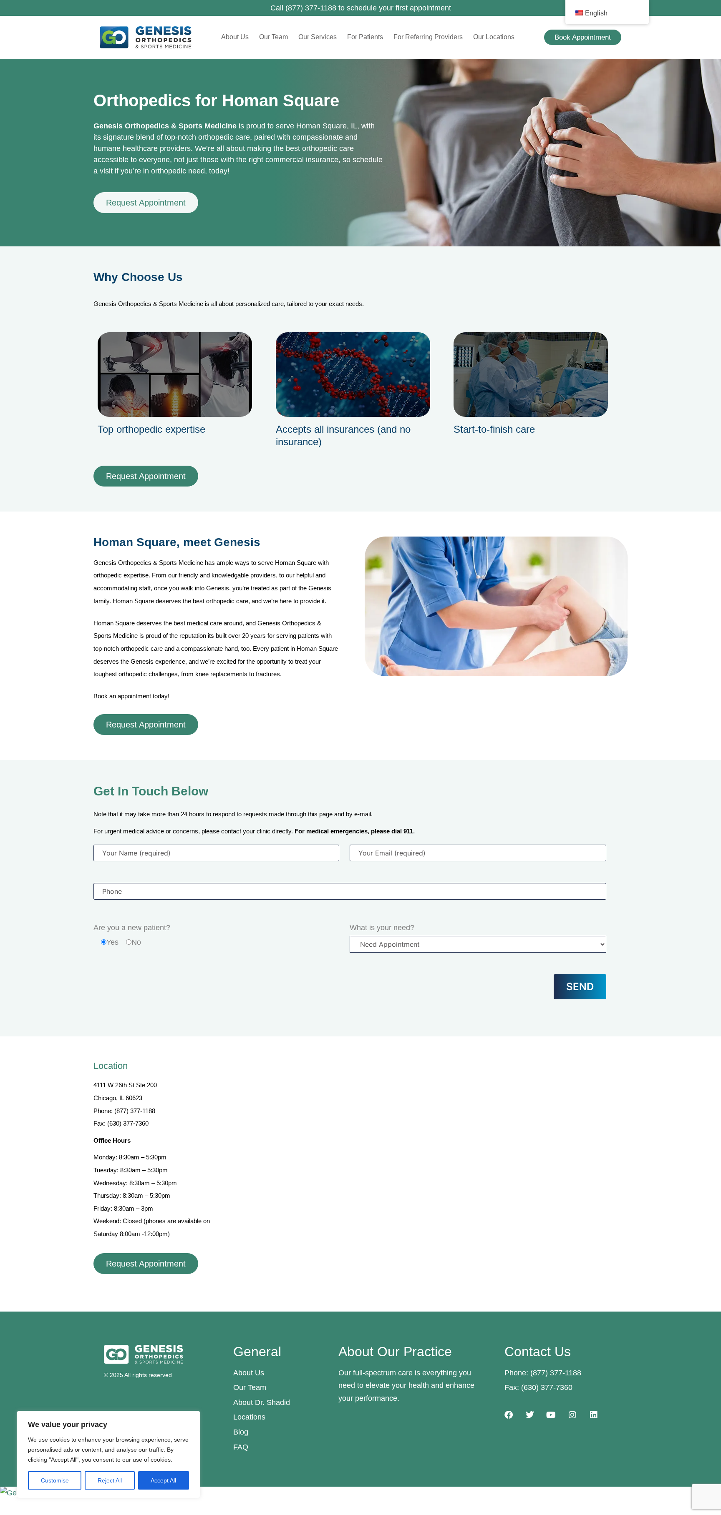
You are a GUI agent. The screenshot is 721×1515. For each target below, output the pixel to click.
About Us (235, 36)
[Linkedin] (594, 1415)
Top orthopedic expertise (151, 429)
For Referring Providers (428, 36)
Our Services (317, 36)
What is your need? (382, 927)
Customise (55, 1480)
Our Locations (493, 36)
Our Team (273, 36)
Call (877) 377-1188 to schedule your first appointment (360, 8)
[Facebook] (508, 1415)
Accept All (163, 1480)
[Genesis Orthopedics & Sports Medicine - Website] (360, 1493)
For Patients (365, 36)
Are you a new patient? (131, 927)
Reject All (110, 1480)
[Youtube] (551, 1415)
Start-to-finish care (494, 429)
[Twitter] (530, 1415)
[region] (108, 1454)
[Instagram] (572, 1415)
